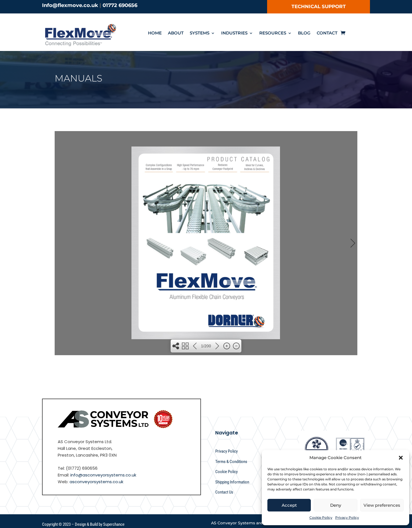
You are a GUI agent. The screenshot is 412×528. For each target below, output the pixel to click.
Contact (327, 33)
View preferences (382, 505)
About (176, 33)
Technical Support (318, 6)
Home (155, 33)
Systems (199, 33)
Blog (304, 33)
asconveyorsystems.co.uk (96, 482)
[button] (401, 457)
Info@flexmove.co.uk (70, 5)
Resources (272, 33)
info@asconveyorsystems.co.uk (103, 475)
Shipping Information (232, 482)
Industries (234, 33)
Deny (335, 505)
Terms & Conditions (231, 461)
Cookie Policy (320, 517)
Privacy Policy (347, 517)
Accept (289, 505)
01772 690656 (120, 5)
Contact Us (224, 492)
